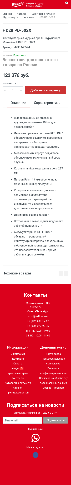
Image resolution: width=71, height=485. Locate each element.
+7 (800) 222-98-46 (38, 325)
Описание (18, 103)
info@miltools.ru (38, 316)
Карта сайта (53, 353)
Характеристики (47, 103)
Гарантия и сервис (18, 373)
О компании (18, 353)
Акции (17, 368)
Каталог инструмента (18, 382)
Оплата (17, 363)
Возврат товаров (53, 387)
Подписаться (56, 420)
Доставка (18, 358)
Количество (10, 83)
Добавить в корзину (45, 90)
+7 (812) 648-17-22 (38, 321)
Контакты (18, 378)
